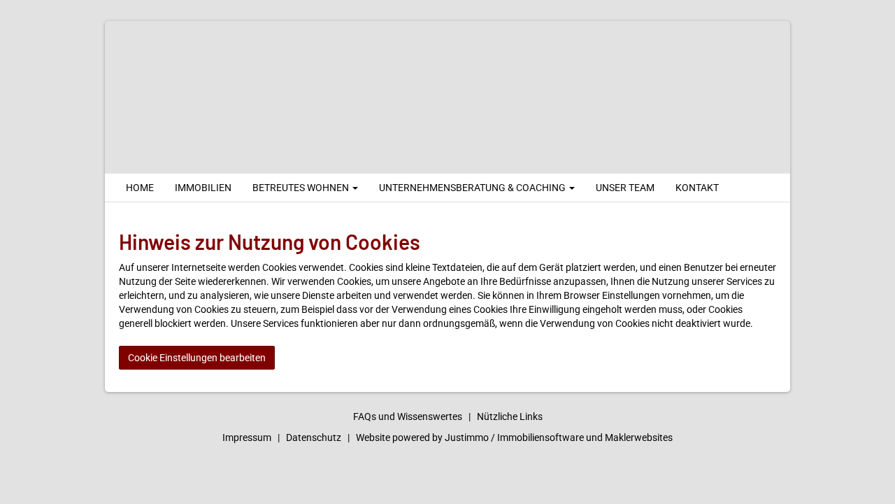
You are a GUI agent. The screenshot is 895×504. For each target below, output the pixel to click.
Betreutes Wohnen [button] (301, 187)
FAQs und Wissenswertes (407, 416)
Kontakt (697, 187)
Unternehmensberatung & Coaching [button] (473, 187)
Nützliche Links (510, 416)
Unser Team (625, 187)
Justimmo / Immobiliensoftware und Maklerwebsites (559, 437)
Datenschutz (313, 437)
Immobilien (203, 187)
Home (140, 187)
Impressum (246, 437)
